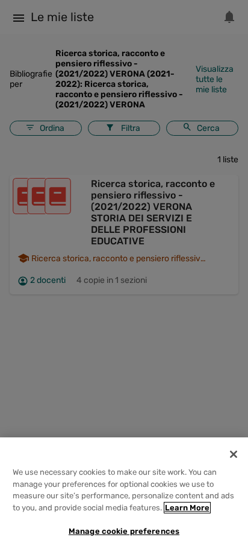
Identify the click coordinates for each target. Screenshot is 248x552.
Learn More (187, 507)
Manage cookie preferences (124, 531)
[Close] (233, 454)
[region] (124, 494)
